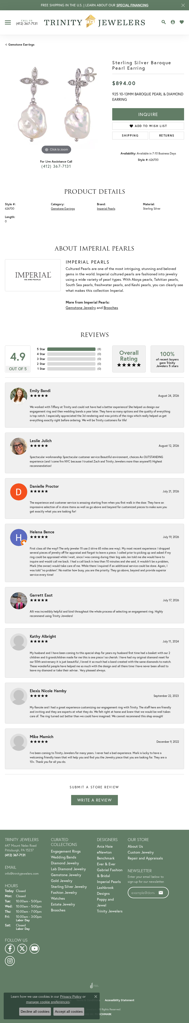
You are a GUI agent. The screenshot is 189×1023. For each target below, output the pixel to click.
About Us (135, 846)
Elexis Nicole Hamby (48, 690)
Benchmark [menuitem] (105, 858)
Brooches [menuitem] (58, 910)
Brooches (111, 307)
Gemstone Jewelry (81, 307)
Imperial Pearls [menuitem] (109, 881)
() (99, 349)
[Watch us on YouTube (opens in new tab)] (34, 949)
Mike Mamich (41, 736)
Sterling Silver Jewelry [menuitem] (69, 886)
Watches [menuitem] (58, 898)
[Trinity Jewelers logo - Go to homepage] (95, 22)
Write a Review (94, 800)
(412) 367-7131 (56, 166)
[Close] (183, 5)
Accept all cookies (69, 1011)
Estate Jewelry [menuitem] (63, 904)
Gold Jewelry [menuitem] (61, 880)
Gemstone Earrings (21, 44)
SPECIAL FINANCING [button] (132, 5)
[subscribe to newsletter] (161, 892)
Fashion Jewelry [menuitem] (64, 892)
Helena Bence (42, 531)
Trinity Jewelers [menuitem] (110, 910)
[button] (163, 22)
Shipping (130, 135)
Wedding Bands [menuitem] (63, 857)
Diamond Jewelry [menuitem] (65, 862)
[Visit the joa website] (94, 985)
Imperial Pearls (106, 208)
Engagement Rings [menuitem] (66, 851)
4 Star (41, 354)
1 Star (41, 369)
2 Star (41, 364)
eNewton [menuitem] (104, 852)
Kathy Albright (43, 636)
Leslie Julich (41, 440)
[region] (56, 104)
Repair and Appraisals (145, 858)
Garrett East (41, 595)
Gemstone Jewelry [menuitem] (66, 874)
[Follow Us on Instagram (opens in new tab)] (10, 961)
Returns (166, 135)
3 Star (41, 359)
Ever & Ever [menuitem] (106, 863)
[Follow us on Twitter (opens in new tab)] (22, 949)
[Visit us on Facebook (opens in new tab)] (10, 949)
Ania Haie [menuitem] (105, 846)
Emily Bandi (40, 390)
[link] (27, 22)
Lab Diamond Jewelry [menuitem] (68, 868)
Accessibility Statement (119, 1000)
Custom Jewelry (141, 852)
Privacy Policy (70, 996)
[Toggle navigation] (7, 22)
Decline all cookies (35, 1011)
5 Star (41, 349)
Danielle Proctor (44, 486)
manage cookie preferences (48, 1002)
